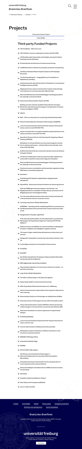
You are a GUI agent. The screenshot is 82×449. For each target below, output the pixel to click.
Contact (15, 404)
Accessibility (26, 404)
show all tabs (41, 38)
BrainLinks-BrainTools (20, 9)
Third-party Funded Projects (41, 34)
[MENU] (75, 5)
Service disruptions (52, 407)
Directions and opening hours (33, 407)
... (23, 14)
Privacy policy (46, 404)
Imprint (36, 404)
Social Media (41, 443)
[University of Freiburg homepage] (17, 5)
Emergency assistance (62, 404)
